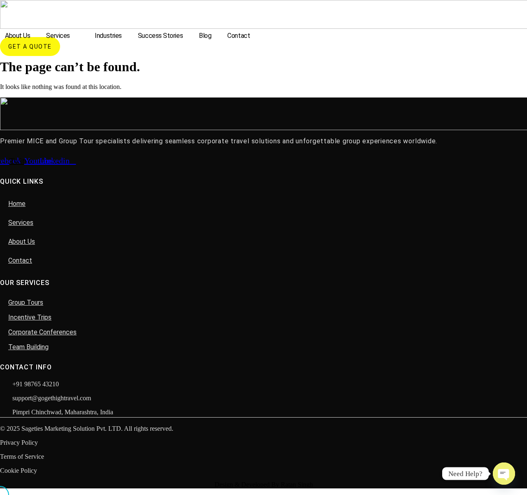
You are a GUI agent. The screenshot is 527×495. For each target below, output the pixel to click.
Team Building (28, 347)
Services (58, 36)
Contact (238, 36)
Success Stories (160, 36)
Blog (205, 36)
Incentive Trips (29, 317)
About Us (17, 36)
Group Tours (25, 302)
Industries (108, 36)
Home (17, 204)
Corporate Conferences (42, 332)
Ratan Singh (297, 484)
